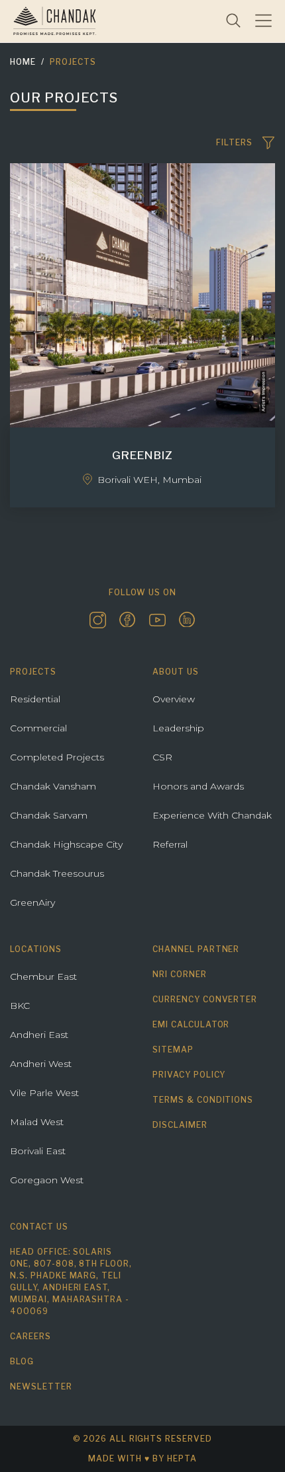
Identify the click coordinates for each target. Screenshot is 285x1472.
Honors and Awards (198, 786)
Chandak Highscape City (66, 844)
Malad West (37, 1122)
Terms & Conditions (202, 1100)
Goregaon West (47, 1180)
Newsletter (41, 1386)
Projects (73, 62)
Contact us (39, 1227)
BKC (20, 1006)
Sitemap (173, 1049)
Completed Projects (57, 757)
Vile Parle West (44, 1093)
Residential (35, 699)
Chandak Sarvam (48, 815)
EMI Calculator (190, 1024)
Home (23, 62)
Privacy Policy (188, 1075)
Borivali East (38, 1151)
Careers (30, 1336)
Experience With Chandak (212, 815)
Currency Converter (204, 999)
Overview (173, 699)
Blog (22, 1361)
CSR (162, 757)
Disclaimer (179, 1125)
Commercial (38, 728)
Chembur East (43, 976)
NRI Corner (179, 974)
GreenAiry (32, 902)
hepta (182, 1458)
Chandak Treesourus (57, 873)
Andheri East (39, 1035)
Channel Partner (195, 949)
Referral (170, 844)
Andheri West (41, 1064)
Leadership (178, 728)
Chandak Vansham (53, 786)
